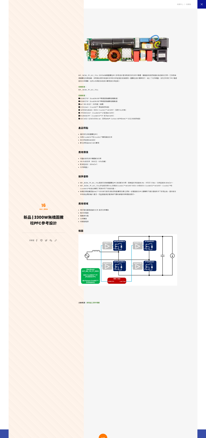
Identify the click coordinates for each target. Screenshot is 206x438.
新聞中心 (180, 4)
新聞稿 (188, 4)
